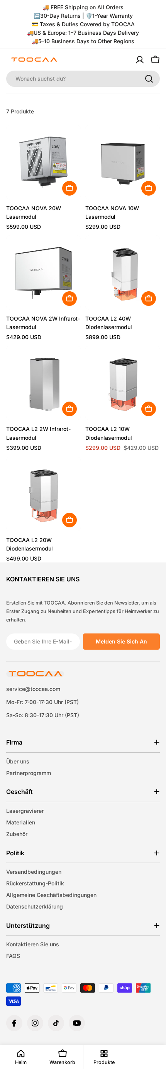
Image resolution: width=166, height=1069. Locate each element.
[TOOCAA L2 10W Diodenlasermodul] (122, 383)
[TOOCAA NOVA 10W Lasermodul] (122, 162)
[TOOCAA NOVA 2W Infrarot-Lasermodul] (43, 272)
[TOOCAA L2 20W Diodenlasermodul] (43, 494)
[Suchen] (149, 78)
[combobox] (83, 79)
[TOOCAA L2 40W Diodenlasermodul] (122, 272)
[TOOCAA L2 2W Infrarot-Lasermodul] (43, 383)
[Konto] (139, 59)
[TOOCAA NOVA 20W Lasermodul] (43, 162)
